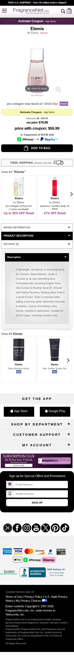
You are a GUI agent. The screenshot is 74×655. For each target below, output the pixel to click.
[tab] (37, 227)
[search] (63, 11)
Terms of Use (14, 596)
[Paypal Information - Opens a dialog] (49, 139)
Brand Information (17, 227)
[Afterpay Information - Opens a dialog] (26, 139)
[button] (4, 11)
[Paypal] (50, 551)
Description (14, 257)
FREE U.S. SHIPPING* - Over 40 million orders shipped (37, 2)
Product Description (18, 235)
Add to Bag (40, 148)
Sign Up (37, 502)
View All (13, 172)
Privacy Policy (33, 596)
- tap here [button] (37, 21)
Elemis (35, 32)
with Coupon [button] (30, 128)
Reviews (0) (11, 244)
